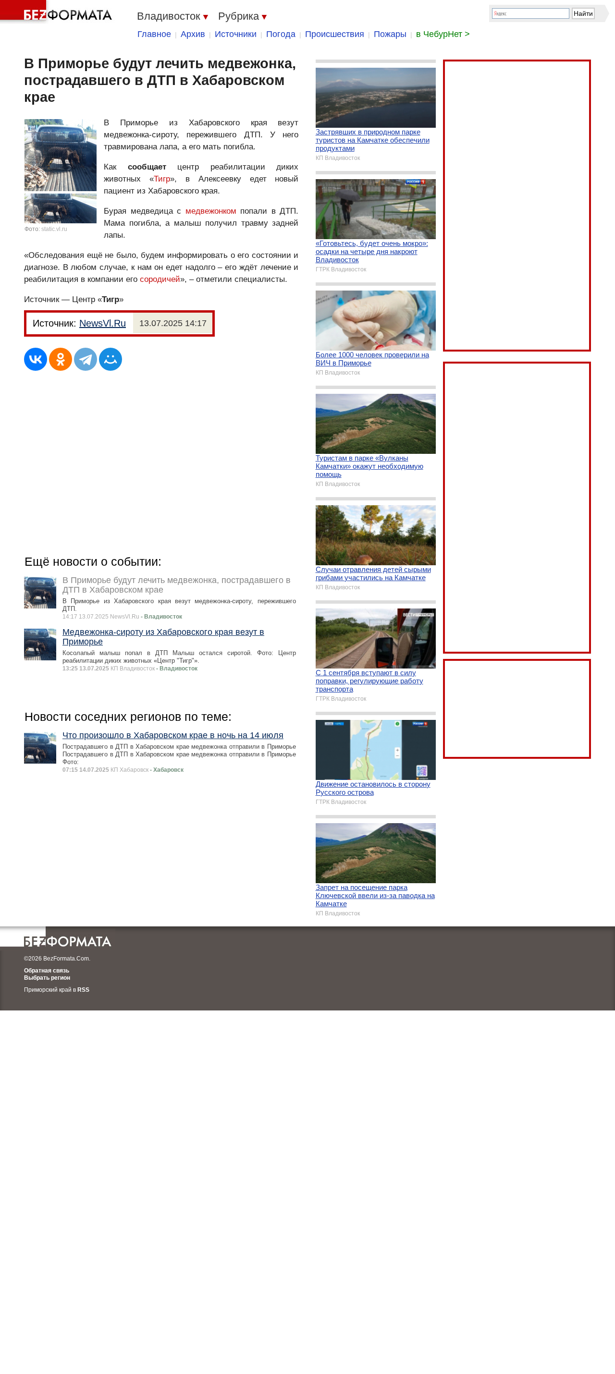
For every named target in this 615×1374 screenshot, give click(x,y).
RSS (83, 989)
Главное (154, 34)
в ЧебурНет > (443, 34)
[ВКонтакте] (35, 359)
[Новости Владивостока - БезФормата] (57, 12)
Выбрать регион (47, 977)
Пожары (390, 34)
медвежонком (210, 211)
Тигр (162, 178)
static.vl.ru (54, 229)
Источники (236, 34)
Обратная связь (46, 970)
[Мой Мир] (110, 359)
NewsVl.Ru (102, 323)
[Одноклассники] (60, 359)
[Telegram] (85, 359)
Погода (280, 34)
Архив (193, 34)
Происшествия (334, 34)
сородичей (160, 279)
